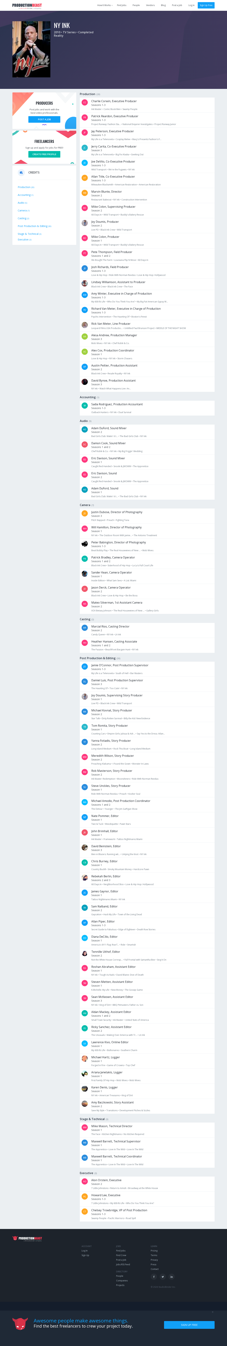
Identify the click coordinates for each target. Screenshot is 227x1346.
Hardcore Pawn (141, 869)
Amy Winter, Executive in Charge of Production (121, 294)
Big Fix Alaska (122, 154)
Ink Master (96, 109)
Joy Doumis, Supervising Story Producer (117, 695)
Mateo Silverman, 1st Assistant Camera (116, 602)
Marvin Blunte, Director (106, 192)
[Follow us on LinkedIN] (171, 1277)
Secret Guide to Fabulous (104, 929)
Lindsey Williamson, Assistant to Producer (118, 282)
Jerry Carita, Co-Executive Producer (114, 146)
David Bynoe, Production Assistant (113, 380)
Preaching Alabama (101, 763)
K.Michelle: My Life (100, 989)
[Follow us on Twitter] (163, 1277)
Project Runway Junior (165, 124)
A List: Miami (130, 580)
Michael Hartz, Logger (105, 1057)
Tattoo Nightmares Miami (129, 839)
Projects (120, 1285)
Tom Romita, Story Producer (109, 726)
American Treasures (109, 1095)
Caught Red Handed (101, 466)
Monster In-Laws (140, 763)
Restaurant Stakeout (101, 199)
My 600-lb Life (98, 301)
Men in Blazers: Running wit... (105, 854)
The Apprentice (140, 466)
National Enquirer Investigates (138, 124)
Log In (85, 1250)
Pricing (154, 1250)
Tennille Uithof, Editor (105, 952)
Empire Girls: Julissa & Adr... (121, 733)
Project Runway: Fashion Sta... (106, 124)
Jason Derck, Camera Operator (111, 587)
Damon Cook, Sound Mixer (108, 443)
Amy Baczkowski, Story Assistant (112, 1102)
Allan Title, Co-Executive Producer (113, 176)
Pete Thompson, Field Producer (111, 252)
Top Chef (130, 1065)
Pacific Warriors (116, 1218)
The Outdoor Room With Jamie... (115, 535)
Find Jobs (121, 5)
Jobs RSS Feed (123, 1264)
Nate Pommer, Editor (105, 816)
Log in (192, 5)
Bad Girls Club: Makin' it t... (104, 436)
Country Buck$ (98, 869)
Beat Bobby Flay (99, 550)
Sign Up (85, 1255)
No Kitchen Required (134, 1134)
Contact (155, 1269)
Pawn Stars (125, 823)
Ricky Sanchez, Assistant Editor (111, 1027)
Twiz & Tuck (97, 823)
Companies (122, 1280)
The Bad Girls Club (129, 436)
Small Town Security (101, 1019)
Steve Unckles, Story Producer (111, 786)
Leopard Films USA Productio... (106, 328)
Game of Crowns (115, 1065)
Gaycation (96, 914)
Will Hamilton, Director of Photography (116, 527)
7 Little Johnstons (99, 1188)
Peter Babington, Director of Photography (118, 542)
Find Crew (121, 1255)
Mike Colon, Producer (105, 237)
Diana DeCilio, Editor (104, 937)
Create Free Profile (44, 154)
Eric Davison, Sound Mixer (108, 458)
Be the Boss (131, 595)
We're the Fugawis (117, 169)
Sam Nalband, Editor (104, 906)
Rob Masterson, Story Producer (111, 771)
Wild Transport (98, 169)
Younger (109, 808)
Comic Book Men (112, 109)
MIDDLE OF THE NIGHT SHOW (171, 328)
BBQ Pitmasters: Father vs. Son (128, 1004)
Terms (154, 1255)
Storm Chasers (124, 358)
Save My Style (97, 1110)
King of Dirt (105, 1004)
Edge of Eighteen (126, 929)
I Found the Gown (121, 763)
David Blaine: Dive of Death (130, 974)
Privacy (154, 1259)
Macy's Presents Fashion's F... (146, 139)
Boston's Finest (139, 316)
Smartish (131, 944)
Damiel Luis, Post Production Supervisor (117, 680)
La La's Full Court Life (142, 565)
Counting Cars (98, 733)
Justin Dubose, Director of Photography (116, 512)
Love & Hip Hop (99, 275)
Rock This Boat (121, 748)
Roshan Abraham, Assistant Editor (113, 967)
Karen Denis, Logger (104, 1087)
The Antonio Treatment (145, 535)
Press (153, 1264)
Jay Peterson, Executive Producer (112, 131)
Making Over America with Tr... (122, 1035)
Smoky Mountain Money (120, 869)
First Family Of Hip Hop (103, 1080)
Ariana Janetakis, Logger (107, 1072)
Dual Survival (124, 412)
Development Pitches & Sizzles (135, 1110)
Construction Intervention (134, 199)
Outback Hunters (99, 412)
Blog (163, 5)
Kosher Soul (134, 793)
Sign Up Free (206, 5)
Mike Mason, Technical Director (111, 1126)
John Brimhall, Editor (104, 831)
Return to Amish (118, 1188)
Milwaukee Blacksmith (102, 184)
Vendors (150, 5)
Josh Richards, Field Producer (110, 267)
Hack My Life (109, 914)
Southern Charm (129, 1050)
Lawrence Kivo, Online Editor (110, 1042)
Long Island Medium (101, 748)
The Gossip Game (134, 989)
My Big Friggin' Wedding (130, 451)
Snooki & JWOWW (122, 466)
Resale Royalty (115, 373)
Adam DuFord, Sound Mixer (109, 428)
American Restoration (126, 184)
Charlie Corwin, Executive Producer (114, 101)
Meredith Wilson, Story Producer (112, 756)
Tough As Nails (106, 974)
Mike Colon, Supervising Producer (113, 207)
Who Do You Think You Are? (121, 301)
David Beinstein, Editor (106, 846)
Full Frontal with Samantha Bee (139, 959)
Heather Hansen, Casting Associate (114, 641)
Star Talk (95, 718)
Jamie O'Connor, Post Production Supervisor (119, 665)
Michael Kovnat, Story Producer (111, 710)
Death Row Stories (146, 929)
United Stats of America (137, 1019)
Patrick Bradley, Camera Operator (113, 557)
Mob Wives (96, 343)
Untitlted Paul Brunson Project (139, 328)
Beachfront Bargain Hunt (117, 649)
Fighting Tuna (122, 520)
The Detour (97, 808)
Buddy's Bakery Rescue (132, 214)
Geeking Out (137, 154)
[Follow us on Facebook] (154, 1277)
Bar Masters (136, 673)
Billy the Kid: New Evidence (137, 718)
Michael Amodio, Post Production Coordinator (120, 801)
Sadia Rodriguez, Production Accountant (117, 404)
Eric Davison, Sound (104, 473)
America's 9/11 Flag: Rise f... (105, 944)
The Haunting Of (121, 316)
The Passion (97, 649)
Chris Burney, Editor (104, 861)
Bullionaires (113, 1050)
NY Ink (131, 169)
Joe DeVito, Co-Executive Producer (113, 161)
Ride (123, 944)
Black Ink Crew (108, 229)
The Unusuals (98, 1035)
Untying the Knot (130, 854)
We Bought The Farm (101, 260)
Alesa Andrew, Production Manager (114, 335)
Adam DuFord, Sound (104, 488)
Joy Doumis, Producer (105, 222)
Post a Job (177, 5)
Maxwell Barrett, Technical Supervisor (116, 1141)
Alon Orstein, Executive (106, 1180)
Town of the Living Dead (130, 914)
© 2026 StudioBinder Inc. (163, 1286)
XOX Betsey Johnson (101, 610)
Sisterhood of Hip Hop (119, 565)
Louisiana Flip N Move (125, 260)
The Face (128, 286)
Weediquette (111, 823)
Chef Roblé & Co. (120, 343)
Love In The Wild (117, 1149)
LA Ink (118, 634)
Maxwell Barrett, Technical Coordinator (116, 1156)
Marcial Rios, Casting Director (110, 626)
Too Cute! (114, 688)
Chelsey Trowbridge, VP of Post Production (119, 1210)
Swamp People (130, 109)
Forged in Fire (98, 1065)
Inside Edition (98, 580)
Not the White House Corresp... (107, 959)
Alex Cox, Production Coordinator (112, 350)
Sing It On (161, 959)
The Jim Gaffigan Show (126, 808)
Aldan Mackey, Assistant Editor (111, 1012)
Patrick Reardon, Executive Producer (114, 116)
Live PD (95, 229)
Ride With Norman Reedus (122, 275)
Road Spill (131, 1218)
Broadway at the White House (143, 1188)
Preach (110, 520)
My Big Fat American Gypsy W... (152, 301)
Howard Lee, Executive (105, 1195)
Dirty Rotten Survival (112, 718)
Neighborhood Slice (114, 884)
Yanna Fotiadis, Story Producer (111, 741)
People (136, 5)
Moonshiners (123, 778)
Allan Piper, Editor (103, 921)
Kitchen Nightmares (112, 1134)
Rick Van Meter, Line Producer (111, 324)
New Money (117, 989)
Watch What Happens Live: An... (115, 388)
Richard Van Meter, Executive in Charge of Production (126, 309)
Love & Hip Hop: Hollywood (151, 275)
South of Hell (122, 673)
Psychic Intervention (101, 316)
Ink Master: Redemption (103, 778)
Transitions (112, 1110)
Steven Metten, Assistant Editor (112, 982)
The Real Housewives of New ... (125, 550)
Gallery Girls (152, 610)
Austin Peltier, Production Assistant (114, 365)
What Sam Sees (114, 580)
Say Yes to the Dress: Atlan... (151, 733)
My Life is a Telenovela (102, 139)
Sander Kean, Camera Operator (111, 572)
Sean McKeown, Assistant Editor (112, 997)
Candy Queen (98, 634)
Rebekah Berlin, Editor (106, 876)
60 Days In (96, 214)
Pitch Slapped (98, 520)
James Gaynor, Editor (104, 891)
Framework (109, 839)
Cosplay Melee (123, 139)
